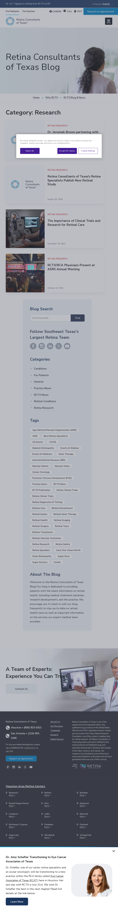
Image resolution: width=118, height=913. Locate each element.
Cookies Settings (88, 151)
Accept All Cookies (67, 151)
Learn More (17, 901)
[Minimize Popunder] (113, 851)
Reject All (30, 151)
